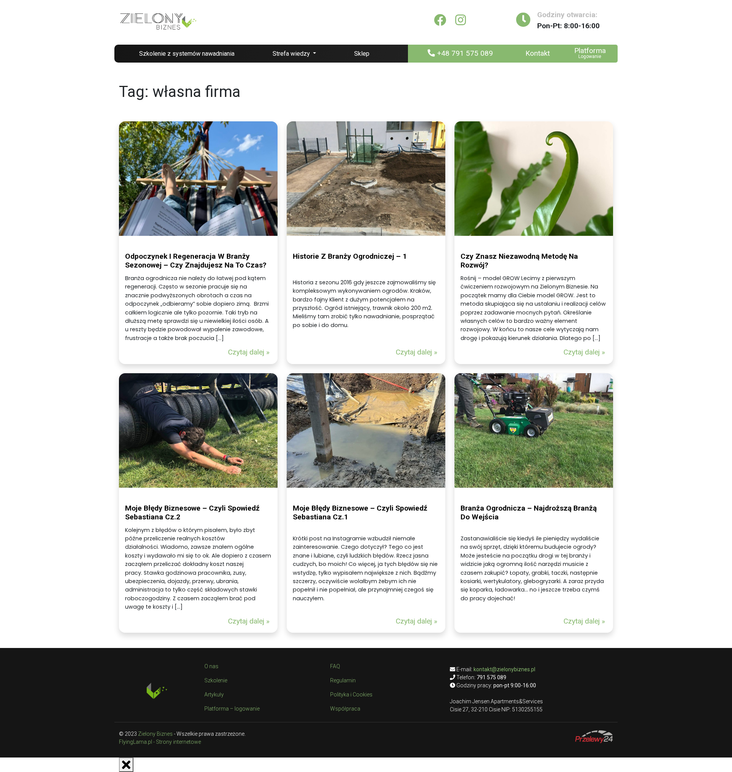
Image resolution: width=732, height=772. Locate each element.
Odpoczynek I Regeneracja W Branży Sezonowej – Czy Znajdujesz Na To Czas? (195, 260)
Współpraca (345, 709)
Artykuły (214, 694)
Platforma (590, 50)
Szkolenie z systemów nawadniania (186, 53)
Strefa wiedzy (292, 53)
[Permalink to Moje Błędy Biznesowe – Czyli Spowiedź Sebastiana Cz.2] (198, 430)
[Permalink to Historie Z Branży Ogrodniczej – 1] (366, 178)
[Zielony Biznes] (158, 20)
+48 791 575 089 (464, 53)
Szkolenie (215, 680)
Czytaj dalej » (249, 352)
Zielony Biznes (155, 734)
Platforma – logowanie (232, 709)
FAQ (335, 666)
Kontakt (537, 53)
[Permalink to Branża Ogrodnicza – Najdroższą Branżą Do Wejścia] (533, 430)
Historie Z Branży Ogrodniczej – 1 (350, 256)
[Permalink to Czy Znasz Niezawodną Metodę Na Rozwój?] (533, 178)
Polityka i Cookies (351, 694)
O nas (211, 666)
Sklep (361, 53)
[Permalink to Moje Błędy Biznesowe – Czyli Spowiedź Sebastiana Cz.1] (366, 430)
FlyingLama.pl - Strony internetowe (160, 742)
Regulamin (343, 680)
